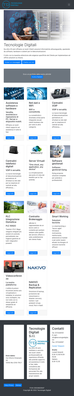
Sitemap (18, 385)
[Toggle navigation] (69, 5)
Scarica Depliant (37, 77)
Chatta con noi (28, 62)
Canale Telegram (58, 346)
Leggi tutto (10, 138)
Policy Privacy (9, 385)
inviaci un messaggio (12, 62)
